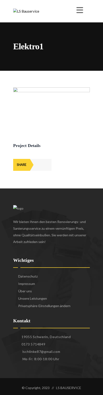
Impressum (26, 284)
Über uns (25, 291)
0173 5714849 (33, 344)
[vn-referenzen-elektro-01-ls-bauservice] (51, 90)
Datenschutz (28, 276)
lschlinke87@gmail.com (41, 351)
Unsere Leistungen (32, 298)
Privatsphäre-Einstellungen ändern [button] (44, 306)
